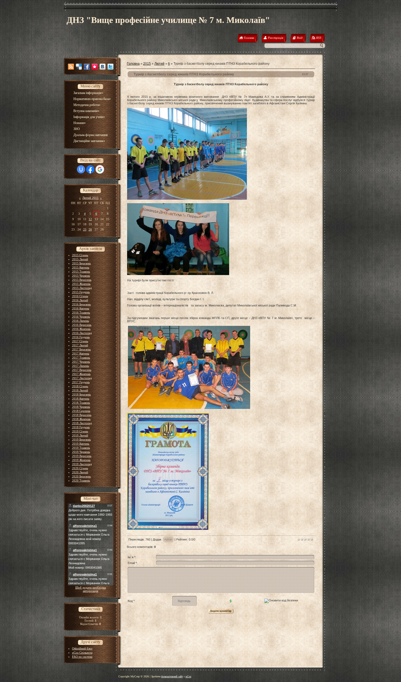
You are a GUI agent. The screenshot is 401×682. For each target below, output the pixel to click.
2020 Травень (81, 480)
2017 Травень (81, 357)
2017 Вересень (81, 369)
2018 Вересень (81, 415)
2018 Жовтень (81, 419)
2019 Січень (80, 431)
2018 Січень (80, 386)
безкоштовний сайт (172, 676)
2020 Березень (81, 476)
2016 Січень (80, 296)
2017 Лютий (80, 345)
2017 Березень (81, 349)
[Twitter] (110, 67)
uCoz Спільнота (82, 652)
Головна (133, 64)
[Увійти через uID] (81, 169)
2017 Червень (81, 361)
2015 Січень (80, 255)
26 (90, 229)
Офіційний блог (82, 648)
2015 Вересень (81, 279)
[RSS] (71, 67)
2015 (147, 64)
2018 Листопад (82, 423)
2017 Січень (80, 341)
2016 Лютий (80, 300)
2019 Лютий (80, 435)
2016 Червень (81, 316)
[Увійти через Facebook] (90, 169)
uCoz (188, 676)
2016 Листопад (82, 333)
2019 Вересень (81, 455)
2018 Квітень (80, 398)
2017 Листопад (82, 378)
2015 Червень (81, 275)
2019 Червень (81, 451)
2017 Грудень (81, 382)
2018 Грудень (81, 427)
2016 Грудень (81, 337)
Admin (168, 539)
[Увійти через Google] (99, 169)
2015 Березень (81, 263)
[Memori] (95, 67)
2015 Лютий (80, 259)
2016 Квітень (80, 308)
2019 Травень (81, 447)
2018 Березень (81, 394)
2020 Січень (80, 468)
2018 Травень (81, 402)
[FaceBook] (87, 67)
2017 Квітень (80, 353)
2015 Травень (81, 271)
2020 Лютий (80, 472)
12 (90, 219)
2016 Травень (81, 312)
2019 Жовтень (81, 460)
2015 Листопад (82, 288)
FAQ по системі (82, 656)
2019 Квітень (80, 443)
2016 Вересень (81, 324)
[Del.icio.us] (79, 67)
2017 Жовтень (81, 374)
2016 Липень (80, 320)
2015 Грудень (81, 292)
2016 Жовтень (81, 328)
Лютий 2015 (90, 197)
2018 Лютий (80, 390)
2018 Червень (81, 406)
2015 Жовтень (81, 283)
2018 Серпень (81, 410)
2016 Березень (81, 304)
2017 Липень (80, 365)
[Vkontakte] (103, 67)
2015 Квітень (80, 267)
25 (84, 229)
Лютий (159, 64)
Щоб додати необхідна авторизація (90, 589)
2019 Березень (81, 439)
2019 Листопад (82, 464)
